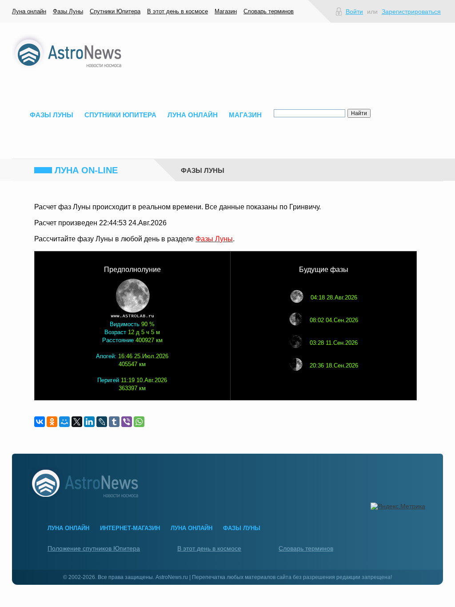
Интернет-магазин (130, 528)
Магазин (226, 11)
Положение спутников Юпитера (94, 548)
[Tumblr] (114, 421)
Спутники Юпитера (115, 11)
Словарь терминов (268, 11)
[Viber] (126, 421)
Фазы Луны (68, 11)
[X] (77, 421)
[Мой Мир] (64, 421)
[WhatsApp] (139, 421)
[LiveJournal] (101, 421)
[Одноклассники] (52, 421)
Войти (354, 11)
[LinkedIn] (89, 421)
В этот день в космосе (177, 11)
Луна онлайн (29, 11)
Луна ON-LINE (86, 170)
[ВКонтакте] (39, 421)
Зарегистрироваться (411, 11)
